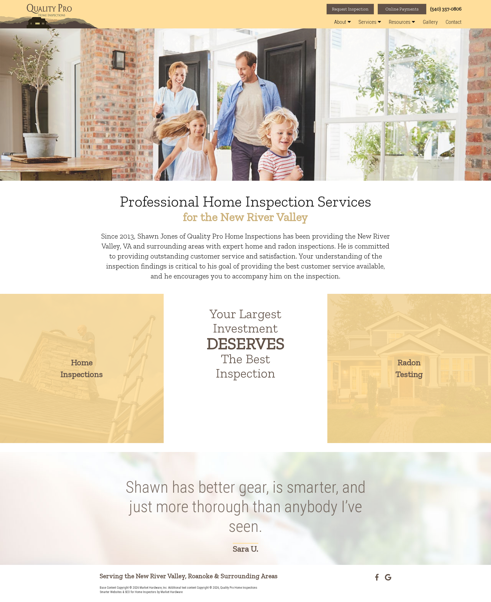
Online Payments (402, 9)
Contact (453, 22)
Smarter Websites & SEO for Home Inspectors (128, 592)
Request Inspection (350, 9)
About (341, 22)
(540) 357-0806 (446, 8)
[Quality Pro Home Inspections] (49, 16)
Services (368, 22)
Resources (400, 22)
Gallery (430, 22)
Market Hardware (172, 592)
